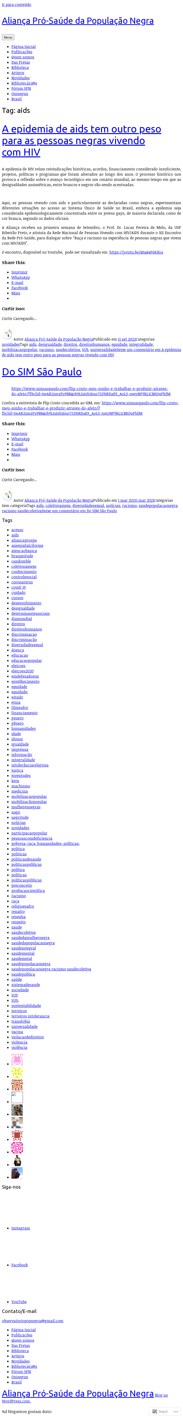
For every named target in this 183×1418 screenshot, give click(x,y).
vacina (17, 1031)
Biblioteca (20, 67)
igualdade (20, 744)
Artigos (17, 72)
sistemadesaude (25, 984)
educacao (19, 655)
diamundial (21, 618)
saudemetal (21, 958)
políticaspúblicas (26, 880)
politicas (19, 854)
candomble (21, 561)
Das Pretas (20, 62)
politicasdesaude (26, 859)
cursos (17, 597)
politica (18, 848)
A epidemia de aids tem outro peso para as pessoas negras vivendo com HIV (81, 140)
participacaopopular (29, 833)
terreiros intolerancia (30, 1016)
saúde (16, 979)
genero (17, 718)
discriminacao (24, 634)
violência (19, 1047)
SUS (85, 349)
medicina (19, 791)
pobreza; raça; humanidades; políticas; (45, 843)
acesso (17, 529)
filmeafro (19, 707)
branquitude (22, 556)
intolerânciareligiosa (30, 765)
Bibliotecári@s (24, 83)
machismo (20, 786)
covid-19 (18, 587)
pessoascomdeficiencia (31, 838)
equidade (119, 344)
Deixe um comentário (91, 352)
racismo (46, 349)
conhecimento (24, 571)
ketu (15, 780)
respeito (18, 922)
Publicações (21, 51)
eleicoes (18, 665)
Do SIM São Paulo (42, 371)
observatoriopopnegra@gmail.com (32, 1320)
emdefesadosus (25, 676)
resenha (18, 916)
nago (15, 812)
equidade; (19, 692)
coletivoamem (58, 505)
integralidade (141, 344)
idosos (17, 739)
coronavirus (22, 582)
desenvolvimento (26, 603)
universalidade (103, 349)
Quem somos (22, 57)
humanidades (23, 728)
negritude (20, 817)
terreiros (19, 1010)
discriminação (24, 639)
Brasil (16, 98)
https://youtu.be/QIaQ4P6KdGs (136, 252)
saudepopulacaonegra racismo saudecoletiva (51, 969)
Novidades (20, 78)
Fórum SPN (21, 88)
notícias (113, 505)
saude (16, 927)
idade (16, 733)
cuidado (18, 592)
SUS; (15, 1000)
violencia (19, 1042)
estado (17, 697)
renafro (18, 911)
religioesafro (22, 906)
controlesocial (24, 576)
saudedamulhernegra (30, 937)
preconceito (21, 885)
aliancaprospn (24, 540)
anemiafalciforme (27, 545)
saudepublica (23, 974)
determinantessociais (30, 613)
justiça (17, 770)
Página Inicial (23, 46)
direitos (70, 344)
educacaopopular (26, 660)
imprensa (19, 749)
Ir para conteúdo (16, 4)
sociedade (20, 990)
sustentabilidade (26, 1005)
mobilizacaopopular (19, 349)
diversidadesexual (88, 505)
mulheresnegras (26, 807)
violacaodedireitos (27, 1037)
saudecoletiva (68, 349)
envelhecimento (25, 681)
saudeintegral (23, 948)
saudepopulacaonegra (31, 963)
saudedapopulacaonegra (33, 942)
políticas (19, 875)
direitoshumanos (94, 344)
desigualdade (50, 344)
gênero (17, 723)
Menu (8, 37)
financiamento (24, 712)
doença (17, 650)
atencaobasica (24, 550)
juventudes (21, 775)
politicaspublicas (26, 864)
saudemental (23, 953)
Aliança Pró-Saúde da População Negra (78, 20)
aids (32, 344)
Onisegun (19, 93)
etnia (15, 702)
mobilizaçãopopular (29, 801)
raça (15, 901)
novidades (11, 344)
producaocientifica (28, 890)
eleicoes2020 (22, 671)
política (18, 869)
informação (21, 754)
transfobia (20, 1021)
